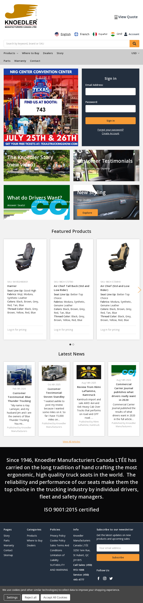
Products (10, 53)
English (66, 34)
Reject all (30, 597)
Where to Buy (30, 53)
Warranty (20, 60)
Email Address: (94, 85)
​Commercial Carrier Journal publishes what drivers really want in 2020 (124, 392)
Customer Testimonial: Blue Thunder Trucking (19, 397)
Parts (7, 60)
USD (134, 53)
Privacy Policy (57, 535)
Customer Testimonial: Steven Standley (54, 392)
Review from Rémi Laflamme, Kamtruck (89, 390)
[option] (81, 34)
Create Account (110, 133)
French (84, 34)
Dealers (48, 53)
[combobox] (62, 34)
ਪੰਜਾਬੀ (119, 34)
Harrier (12, 286)
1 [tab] (70, 344)
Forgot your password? (110, 129)
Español (103, 34)
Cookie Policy (57, 540)
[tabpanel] (25, 289)
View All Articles (71, 441)
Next (139, 290)
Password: (91, 102)
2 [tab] (73, 344)
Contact (35, 60)
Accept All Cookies (55, 597)
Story (60, 53)
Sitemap (8, 555)
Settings (12, 597)
